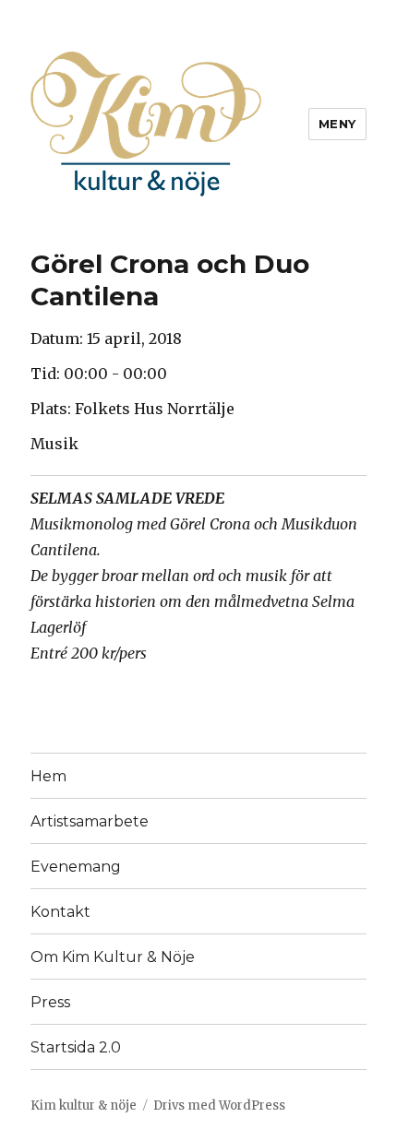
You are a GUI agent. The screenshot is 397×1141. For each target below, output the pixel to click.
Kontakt (60, 912)
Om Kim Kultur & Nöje (112, 957)
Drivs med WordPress (219, 1105)
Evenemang (75, 866)
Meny (337, 123)
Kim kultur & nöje (83, 1105)
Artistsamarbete (89, 821)
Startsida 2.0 (75, 1047)
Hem (48, 776)
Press (50, 1002)
